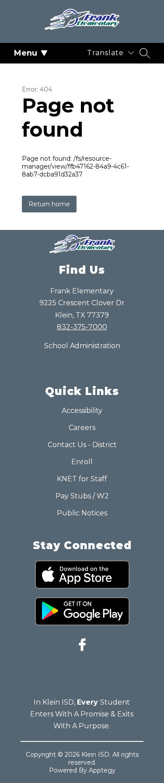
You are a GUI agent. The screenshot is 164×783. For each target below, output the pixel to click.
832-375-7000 (82, 327)
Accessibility (82, 410)
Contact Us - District (82, 445)
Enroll (82, 462)
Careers (82, 427)
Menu (25, 53)
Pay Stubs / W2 (82, 496)
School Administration (82, 346)
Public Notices (82, 513)
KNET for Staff (82, 479)
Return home (49, 204)
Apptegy (102, 770)
